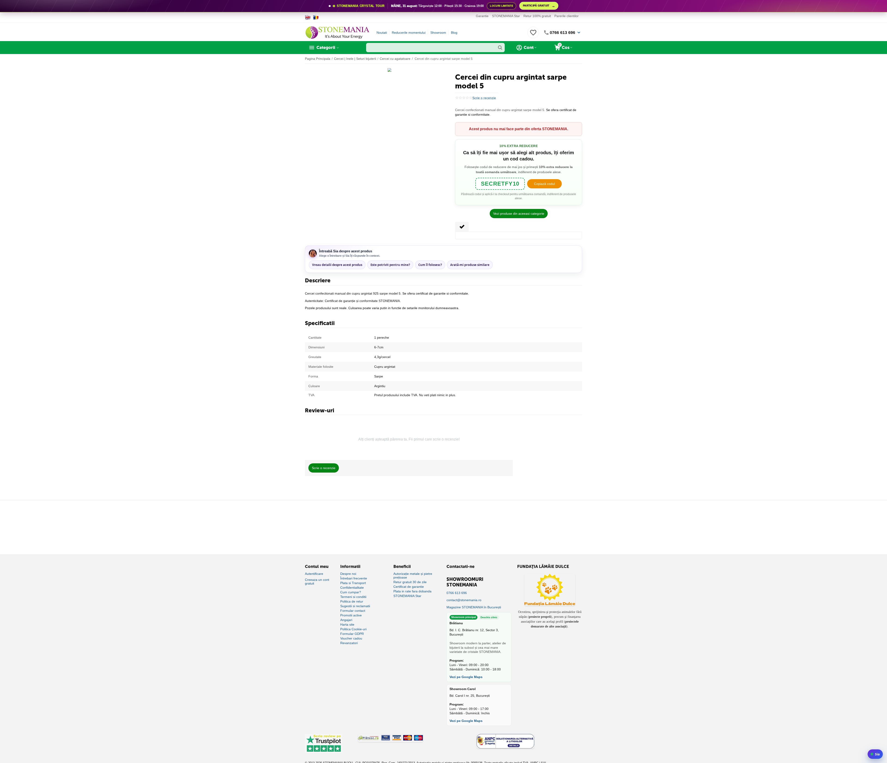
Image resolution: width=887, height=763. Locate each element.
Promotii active (351, 615)
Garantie (482, 16)
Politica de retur (351, 601)
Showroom (438, 32)
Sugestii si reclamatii (355, 606)
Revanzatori (349, 643)
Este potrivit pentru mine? (390, 265)
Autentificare (314, 574)
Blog (454, 32)
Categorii (325, 47)
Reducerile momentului (408, 32)
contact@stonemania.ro (464, 600)
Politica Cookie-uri (353, 629)
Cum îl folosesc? (430, 265)
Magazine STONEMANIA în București (474, 607)
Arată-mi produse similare (469, 265)
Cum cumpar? (350, 592)
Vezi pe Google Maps (466, 677)
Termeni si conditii (353, 597)
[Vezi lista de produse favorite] (533, 35)
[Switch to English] (308, 17)
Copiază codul (544, 184)
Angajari (346, 620)
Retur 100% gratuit (537, 16)
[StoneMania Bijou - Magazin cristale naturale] (337, 32)
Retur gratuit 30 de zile (410, 582)
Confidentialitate (352, 587)
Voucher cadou (351, 638)
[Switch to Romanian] (316, 17)
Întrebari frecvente (353, 578)
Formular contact (352, 610)
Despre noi (348, 574)
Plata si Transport (353, 583)
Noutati (382, 32)
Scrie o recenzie (484, 98)
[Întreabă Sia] (875, 754)
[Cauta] (500, 47)
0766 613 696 (562, 32)
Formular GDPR (352, 634)
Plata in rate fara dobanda (412, 591)
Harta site (347, 624)
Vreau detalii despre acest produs (337, 265)
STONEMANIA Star (506, 16)
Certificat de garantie (408, 586)
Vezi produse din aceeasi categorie (518, 213)
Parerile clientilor (566, 16)
